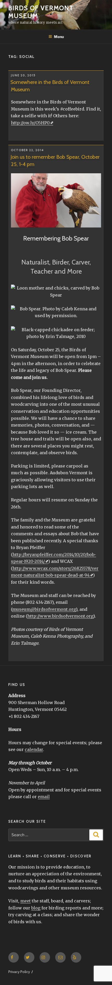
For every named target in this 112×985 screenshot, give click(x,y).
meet (25, 900)
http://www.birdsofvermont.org (60, 616)
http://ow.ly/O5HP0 (30, 122)
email (44, 796)
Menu (59, 36)
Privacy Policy (19, 971)
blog (35, 907)
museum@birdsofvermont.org (44, 609)
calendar (34, 749)
